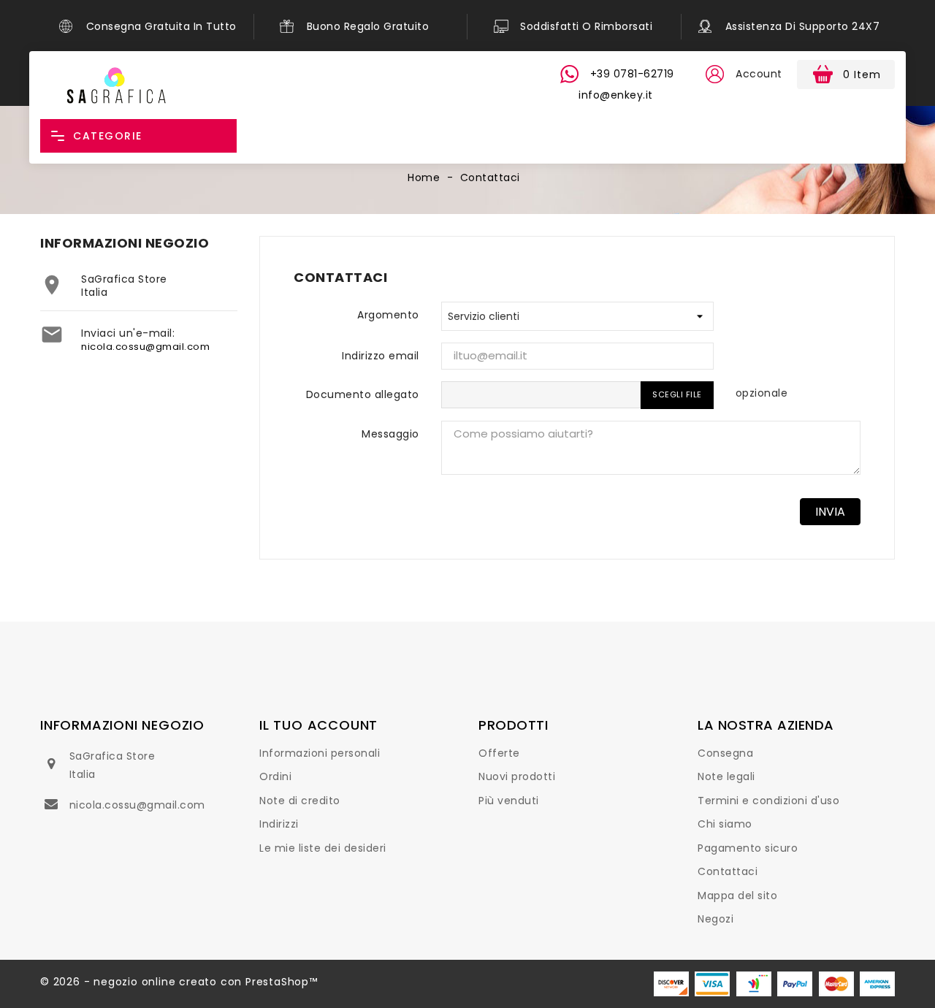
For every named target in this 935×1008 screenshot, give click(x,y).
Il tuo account (318, 725)
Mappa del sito (737, 895)
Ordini (275, 776)
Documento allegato (362, 394)
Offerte (499, 753)
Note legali (726, 776)
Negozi (715, 919)
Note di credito (299, 800)
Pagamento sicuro (748, 848)
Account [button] (759, 73)
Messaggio (390, 434)
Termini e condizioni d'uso (768, 800)
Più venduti (508, 800)
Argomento (388, 315)
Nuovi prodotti (516, 776)
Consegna (725, 753)
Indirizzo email (380, 355)
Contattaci (727, 871)
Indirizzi (279, 824)
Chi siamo (725, 824)
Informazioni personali (319, 753)
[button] (714, 74)
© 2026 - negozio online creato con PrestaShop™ (179, 981)
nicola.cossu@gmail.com (145, 347)
